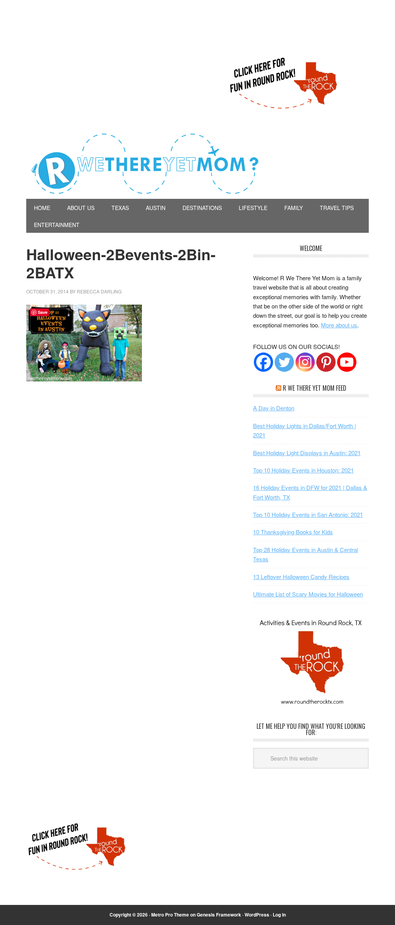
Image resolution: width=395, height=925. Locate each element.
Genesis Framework (219, 914)
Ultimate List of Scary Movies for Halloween (308, 594)
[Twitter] (284, 362)
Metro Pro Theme (170, 914)
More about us (339, 325)
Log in (279, 914)
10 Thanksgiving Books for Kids (293, 532)
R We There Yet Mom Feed (314, 388)
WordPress (257, 914)
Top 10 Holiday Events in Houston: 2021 (303, 470)
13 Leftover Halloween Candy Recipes (301, 577)
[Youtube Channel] (346, 362)
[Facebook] (263, 362)
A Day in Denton (273, 408)
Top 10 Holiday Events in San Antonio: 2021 (308, 514)
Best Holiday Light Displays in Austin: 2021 (307, 453)
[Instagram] (305, 362)
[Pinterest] (326, 362)
